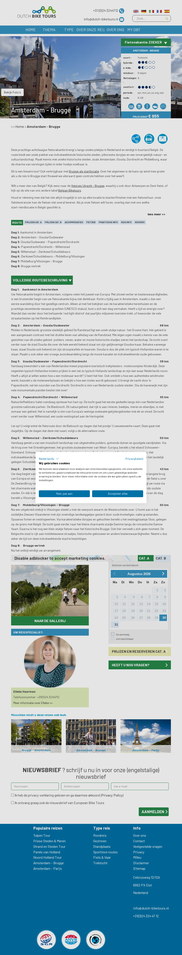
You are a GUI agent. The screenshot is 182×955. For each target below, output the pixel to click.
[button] (49, 458)
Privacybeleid (134, 459)
